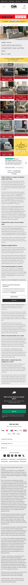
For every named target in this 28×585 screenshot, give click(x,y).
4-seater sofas (9, 198)
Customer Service (6, 439)
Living (5, 25)
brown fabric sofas (10, 233)
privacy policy (5, 416)
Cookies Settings (14, 296)
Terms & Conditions (14, 461)
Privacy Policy (12, 459)
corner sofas (22, 279)
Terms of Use (23, 461)
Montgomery (17, 209)
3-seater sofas (13, 201)
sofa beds (14, 279)
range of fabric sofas (16, 206)
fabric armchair (11, 273)
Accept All (14, 300)
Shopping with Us (6, 443)
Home (1, 25)
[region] (14, 292)
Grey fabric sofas (16, 228)
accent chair (11, 275)
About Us (4, 448)
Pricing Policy (4, 461)
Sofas (9, 25)
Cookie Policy (4, 459)
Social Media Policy (21, 459)
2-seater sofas (19, 193)
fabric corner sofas (15, 211)
